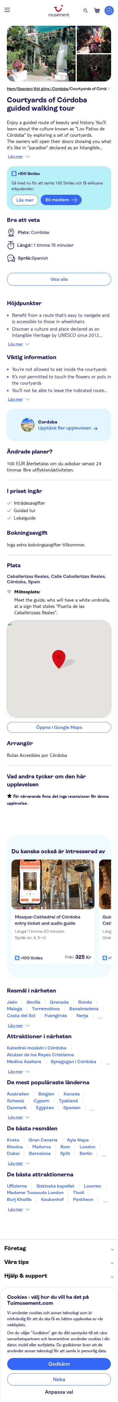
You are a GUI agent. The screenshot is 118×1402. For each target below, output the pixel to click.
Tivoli (78, 1192)
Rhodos (15, 1147)
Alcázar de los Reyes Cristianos (40, 1054)
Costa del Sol (21, 1015)
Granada (59, 1002)
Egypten (45, 1107)
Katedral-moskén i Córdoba (36, 1048)
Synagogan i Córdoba (73, 1061)
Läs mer (15, 156)
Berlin (86, 1153)
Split (65, 1153)
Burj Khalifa (19, 1199)
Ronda (85, 1002)
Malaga (14, 1008)
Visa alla (59, 279)
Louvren (92, 1186)
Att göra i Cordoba (51, 88)
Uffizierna (17, 1186)
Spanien (24, 88)
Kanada (72, 1094)
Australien (18, 1094)
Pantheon (83, 1199)
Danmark (17, 1107)
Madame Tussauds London (35, 1192)
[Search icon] (85, 10)
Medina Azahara (24, 1061)
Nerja (82, 1015)
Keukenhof (52, 1199)
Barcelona (40, 1153)
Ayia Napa (78, 1140)
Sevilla (33, 1002)
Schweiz (15, 1100)
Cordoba (47, 422)
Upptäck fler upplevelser (64, 428)
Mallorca (41, 1147)
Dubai (13, 1153)
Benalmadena (84, 1008)
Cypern (41, 1100)
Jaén (12, 1002)
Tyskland (68, 1100)
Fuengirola (56, 1015)
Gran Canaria (43, 1140)
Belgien (46, 1094)
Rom (65, 1147)
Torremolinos (46, 1008)
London (87, 1147)
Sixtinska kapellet (55, 1186)
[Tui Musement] (59, 10)
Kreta (13, 1140)
